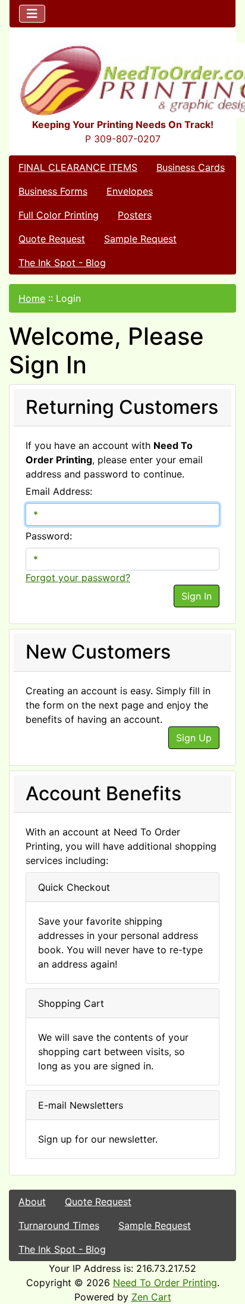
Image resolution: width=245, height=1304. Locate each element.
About (32, 1202)
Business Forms (52, 191)
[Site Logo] (122, 80)
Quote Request (51, 239)
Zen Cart (151, 1297)
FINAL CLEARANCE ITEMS (77, 167)
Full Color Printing (58, 215)
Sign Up (194, 738)
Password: (49, 536)
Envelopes (129, 191)
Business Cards (190, 167)
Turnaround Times (58, 1225)
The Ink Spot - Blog (62, 263)
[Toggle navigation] (32, 14)
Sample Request (140, 239)
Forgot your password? (78, 578)
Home (31, 298)
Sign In (196, 596)
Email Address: (59, 491)
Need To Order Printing (165, 1283)
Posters (135, 215)
